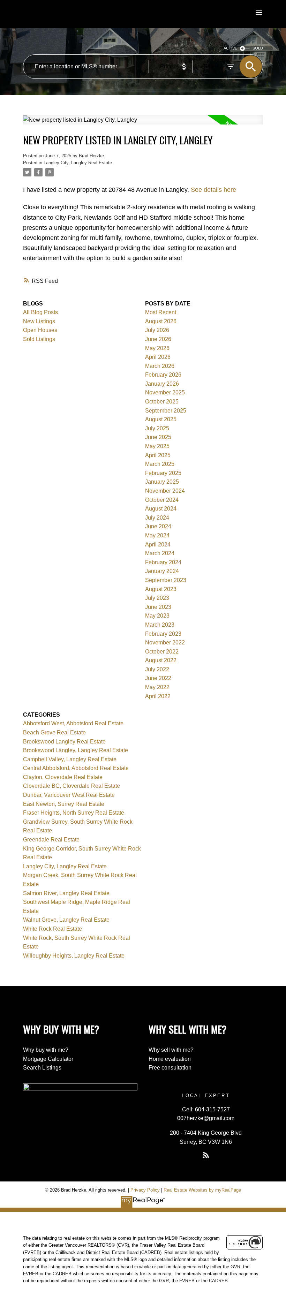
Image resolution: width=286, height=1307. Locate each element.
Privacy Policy (145, 1190)
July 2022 (157, 669)
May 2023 (157, 616)
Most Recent (160, 312)
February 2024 (163, 562)
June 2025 (158, 437)
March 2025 (159, 464)
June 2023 (158, 607)
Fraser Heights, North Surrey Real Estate (73, 813)
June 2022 (158, 678)
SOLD (258, 48)
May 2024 (157, 535)
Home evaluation (170, 1059)
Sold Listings (39, 339)
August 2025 (160, 419)
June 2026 (158, 339)
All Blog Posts (40, 312)
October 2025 (162, 402)
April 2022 (158, 696)
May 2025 (157, 446)
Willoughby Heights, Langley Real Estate (74, 956)
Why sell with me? (171, 1050)
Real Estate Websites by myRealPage (202, 1190)
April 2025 (158, 455)
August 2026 (160, 321)
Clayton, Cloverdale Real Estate (63, 777)
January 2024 (162, 571)
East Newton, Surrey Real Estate (63, 804)
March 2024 (159, 553)
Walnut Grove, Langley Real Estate (66, 920)
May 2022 (157, 687)
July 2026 (157, 330)
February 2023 (163, 634)
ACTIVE (230, 48)
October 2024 (162, 500)
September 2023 (165, 580)
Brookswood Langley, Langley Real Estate (75, 750)
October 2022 (162, 652)
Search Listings (42, 1068)
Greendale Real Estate (51, 840)
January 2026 (162, 384)
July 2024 (157, 518)
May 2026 (157, 348)
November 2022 (165, 642)
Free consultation (170, 1068)
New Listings (39, 321)
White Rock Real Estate (52, 929)
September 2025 (165, 411)
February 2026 (163, 375)
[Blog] (206, 1155)
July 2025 (157, 428)
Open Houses (40, 330)
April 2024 (158, 544)
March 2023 (159, 625)
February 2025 (163, 473)
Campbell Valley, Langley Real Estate (69, 759)
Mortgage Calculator (48, 1059)
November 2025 (165, 392)
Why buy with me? (45, 1050)
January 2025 (162, 482)
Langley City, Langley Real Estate (78, 162)
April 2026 (158, 357)
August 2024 (160, 509)
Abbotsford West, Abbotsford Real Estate (73, 723)
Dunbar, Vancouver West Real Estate (69, 795)
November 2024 (165, 491)
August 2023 (160, 589)
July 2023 (157, 598)
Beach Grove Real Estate (54, 732)
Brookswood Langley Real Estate (64, 742)
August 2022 (160, 660)
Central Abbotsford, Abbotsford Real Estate (76, 768)
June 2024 (158, 526)
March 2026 (159, 366)
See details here (213, 189)
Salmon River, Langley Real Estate (66, 893)
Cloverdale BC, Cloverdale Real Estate (71, 786)
